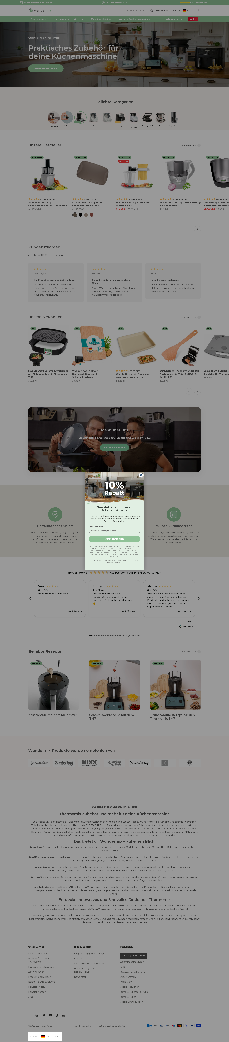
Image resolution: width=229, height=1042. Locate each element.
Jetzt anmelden (114, 539)
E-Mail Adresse (96, 526)
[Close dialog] (141, 475)
